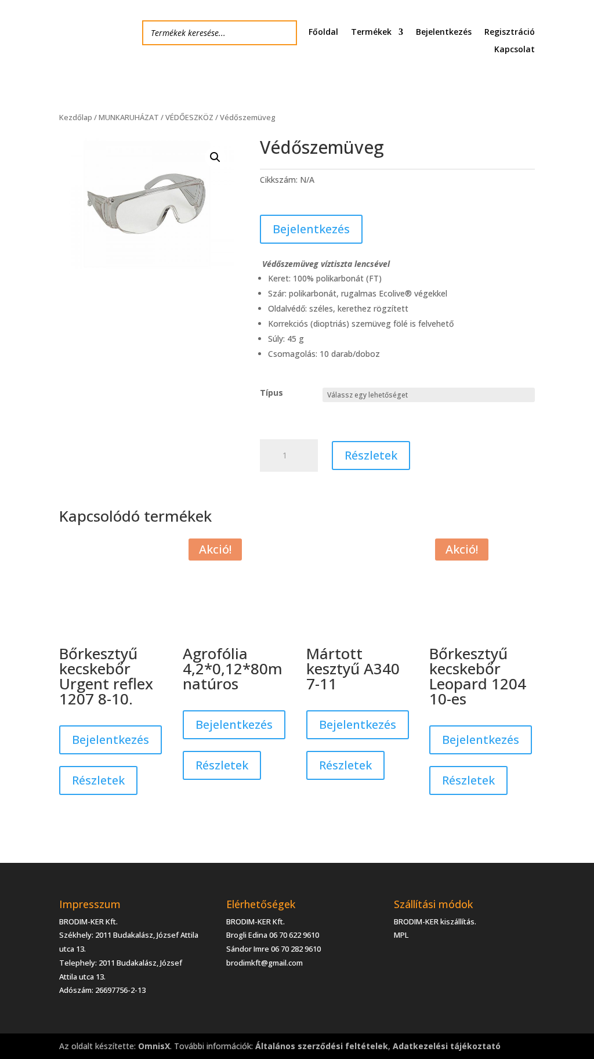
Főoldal (323, 32)
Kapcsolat (514, 50)
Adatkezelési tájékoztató (447, 1045)
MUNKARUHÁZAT (129, 117)
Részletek (371, 455)
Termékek (371, 32)
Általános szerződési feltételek (321, 1045)
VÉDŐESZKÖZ (189, 117)
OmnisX (154, 1045)
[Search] (284, 33)
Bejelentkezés (444, 32)
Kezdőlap (75, 117)
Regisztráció (509, 32)
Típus (271, 392)
